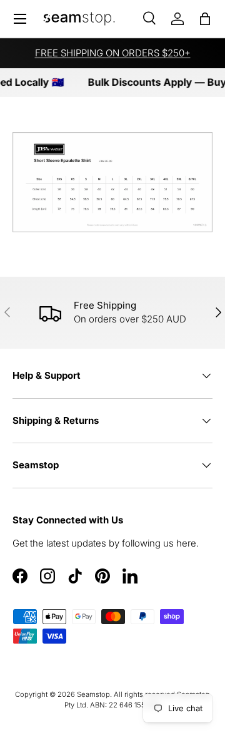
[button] (205, 19)
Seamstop (93, 694)
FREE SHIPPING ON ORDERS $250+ (113, 53)
